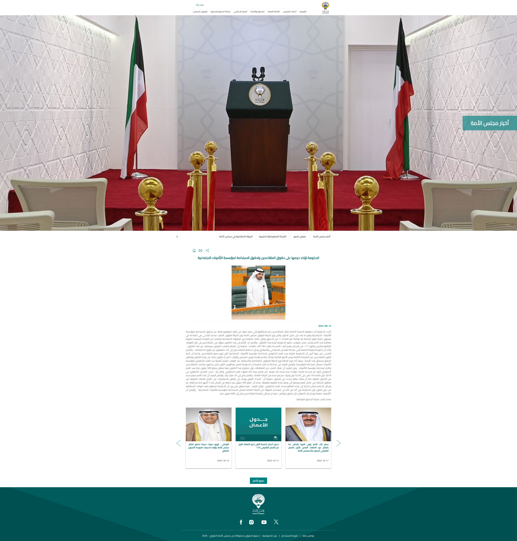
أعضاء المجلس (289, 11)
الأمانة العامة (274, 11)
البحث (201, 5)
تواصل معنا (308, 535)
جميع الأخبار (258, 480)
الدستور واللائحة (257, 11)
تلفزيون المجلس (200, 11)
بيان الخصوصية (269, 535)
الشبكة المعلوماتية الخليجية (272, 236)
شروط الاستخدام (290, 535)
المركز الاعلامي (240, 11)
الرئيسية (303, 11)
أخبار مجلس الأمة (321, 236)
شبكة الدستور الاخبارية (220, 11)
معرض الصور (300, 236)
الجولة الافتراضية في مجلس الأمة (236, 236)
